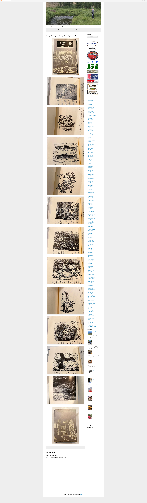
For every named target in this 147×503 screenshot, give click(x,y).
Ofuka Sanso (90, 248)
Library (68, 29)
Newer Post (49, 484)
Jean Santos (90, 171)
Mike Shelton (90, 233)
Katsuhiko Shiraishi (91, 192)
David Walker (90, 123)
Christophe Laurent (91, 114)
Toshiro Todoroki (91, 301)
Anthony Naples (91, 101)
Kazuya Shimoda (91, 200)
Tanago (83, 29)
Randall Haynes (91, 253)
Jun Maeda (90, 188)
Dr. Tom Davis (90, 129)
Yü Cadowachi (90, 325)
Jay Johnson (90, 170)
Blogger (81, 494)
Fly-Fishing (78, 29)
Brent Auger (90, 104)
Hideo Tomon (90, 149)
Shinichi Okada (90, 271)
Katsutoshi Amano (91, 193)
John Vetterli (90, 185)
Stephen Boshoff (91, 278)
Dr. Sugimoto (90, 127)
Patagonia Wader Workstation (96, 370)
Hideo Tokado (90, 148)
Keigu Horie (90, 203)
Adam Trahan (90, 99)
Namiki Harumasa (91, 245)
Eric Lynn (89, 133)
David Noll (90, 122)
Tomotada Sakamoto (92, 297)
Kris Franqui (90, 216)
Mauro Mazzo (90, 230)
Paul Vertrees (90, 252)
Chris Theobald (91, 112)
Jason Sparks (90, 168)
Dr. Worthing (90, 130)
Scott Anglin (90, 267)
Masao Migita (90, 226)
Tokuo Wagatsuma (91, 296)
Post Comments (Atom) (55, 485)
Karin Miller (90, 189)
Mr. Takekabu (90, 244)
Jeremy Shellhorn (91, 174)
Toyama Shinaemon (91, 303)
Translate (95, 38)
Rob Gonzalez (90, 256)
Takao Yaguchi (90, 286)
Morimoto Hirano (91, 241)
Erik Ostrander (90, 134)
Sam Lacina (90, 263)
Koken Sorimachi (91, 212)
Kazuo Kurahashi (91, 199)
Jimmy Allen (90, 177)
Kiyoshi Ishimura (91, 210)
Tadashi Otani (90, 282)
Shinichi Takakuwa (91, 273)
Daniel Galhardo (91, 119)
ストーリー (95, 396)
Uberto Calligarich (91, 310)
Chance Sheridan (91, 107)
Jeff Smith (90, 173)
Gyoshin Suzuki (91, 145)
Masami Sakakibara (91, 225)
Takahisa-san (90, 284)
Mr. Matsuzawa (91, 242)
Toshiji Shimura (91, 300)
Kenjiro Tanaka (90, 207)
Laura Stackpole (91, 221)
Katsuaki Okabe (91, 190)
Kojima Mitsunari (91, 211)
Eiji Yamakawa (90, 131)
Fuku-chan (90, 138)
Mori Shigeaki (90, 240)
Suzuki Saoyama (91, 281)
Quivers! (94, 350)
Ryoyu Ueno (90, 262)
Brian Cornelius (91, 105)
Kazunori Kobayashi (91, 197)
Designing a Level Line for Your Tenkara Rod (96, 360)
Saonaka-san (90, 264)
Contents (48, 29)
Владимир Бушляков (92, 326)
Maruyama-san (91, 222)
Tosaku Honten (90, 299)
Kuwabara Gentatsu (91, 218)
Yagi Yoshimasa (91, 311)
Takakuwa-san (90, 285)
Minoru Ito (90, 236)
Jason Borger (90, 166)
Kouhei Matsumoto (91, 214)
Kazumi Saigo (90, 196)
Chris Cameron (91, 108)
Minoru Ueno (90, 237)
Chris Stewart (90, 111)
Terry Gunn (90, 290)
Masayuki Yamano (91, 229)
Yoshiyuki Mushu (91, 318)
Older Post (82, 484)
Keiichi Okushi (90, 204)
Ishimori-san (90, 162)
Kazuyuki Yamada (91, 201)
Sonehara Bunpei (91, 275)
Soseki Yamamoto (91, 277)
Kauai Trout (95, 331)
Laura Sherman (91, 219)
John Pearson (90, 182)
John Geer (90, 179)
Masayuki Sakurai (91, 227)
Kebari (72, 29)
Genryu (53, 29)
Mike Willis (90, 234)
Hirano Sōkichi (90, 152)
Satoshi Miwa (90, 266)
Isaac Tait (89, 160)
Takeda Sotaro (90, 288)
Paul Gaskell (90, 251)
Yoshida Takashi (91, 315)
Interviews (63, 29)
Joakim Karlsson (91, 178)
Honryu (57, 29)
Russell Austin (90, 260)
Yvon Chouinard (91, 323)
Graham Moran (91, 142)
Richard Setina (90, 255)
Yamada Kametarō (91, 312)
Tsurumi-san (90, 307)
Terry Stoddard (90, 292)
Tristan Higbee (90, 304)
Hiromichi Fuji (90, 155)
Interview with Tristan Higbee (95, 388)
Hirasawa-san (90, 153)
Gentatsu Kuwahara (91, 140)
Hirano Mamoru (91, 151)
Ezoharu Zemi (90, 136)
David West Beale (91, 125)
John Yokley (90, 186)
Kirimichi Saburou (91, 208)
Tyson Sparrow (90, 308)
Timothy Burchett (91, 293)
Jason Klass (90, 167)
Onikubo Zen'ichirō (91, 249)
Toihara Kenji (90, 295)
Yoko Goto (90, 314)
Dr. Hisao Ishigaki (91, 126)
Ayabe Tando (90, 103)
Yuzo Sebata (90, 322)
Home (66, 484)
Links (93, 29)
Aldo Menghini (90, 100)
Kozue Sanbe (90, 215)
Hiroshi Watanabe (91, 156)
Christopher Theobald (92, 115)
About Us (88, 29)
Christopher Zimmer (91, 116)
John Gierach (90, 181)
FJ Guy (89, 137)
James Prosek (90, 164)
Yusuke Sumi (90, 321)
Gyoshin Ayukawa (91, 144)
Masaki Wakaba (91, 223)
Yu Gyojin (89, 319)
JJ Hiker (89, 163)
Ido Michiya (90, 159)
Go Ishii (89, 141)
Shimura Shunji (91, 270)
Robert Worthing (91, 259)
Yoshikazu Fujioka (91, 316)
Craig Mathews (90, 118)
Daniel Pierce (90, 120)
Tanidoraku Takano (91, 289)
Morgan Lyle (90, 238)
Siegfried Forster (91, 274)
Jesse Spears (90, 175)
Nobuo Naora (90, 247)
